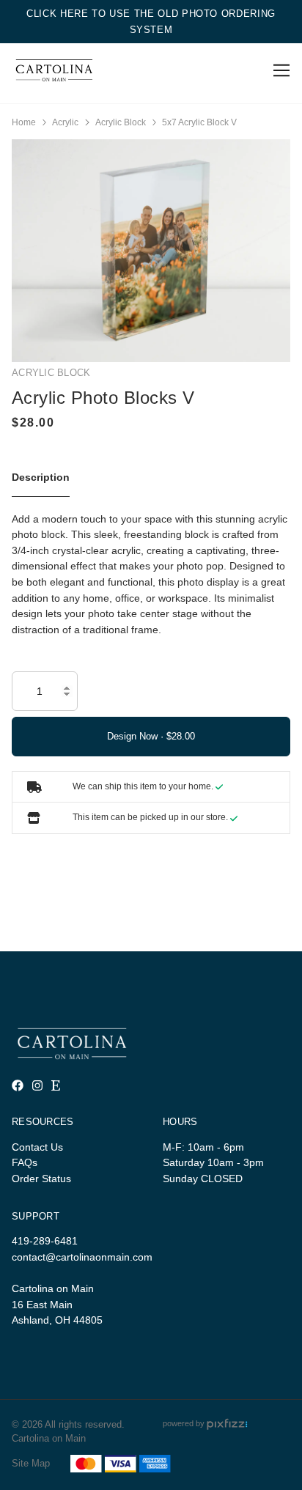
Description (41, 477)
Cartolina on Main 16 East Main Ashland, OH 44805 (57, 1304)
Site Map (31, 1463)
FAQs (24, 1162)
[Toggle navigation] (279, 71)
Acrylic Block (120, 122)
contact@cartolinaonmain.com (82, 1257)
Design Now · (136, 736)
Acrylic (65, 122)
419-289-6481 (45, 1241)
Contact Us (37, 1147)
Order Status (41, 1178)
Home (24, 122)
